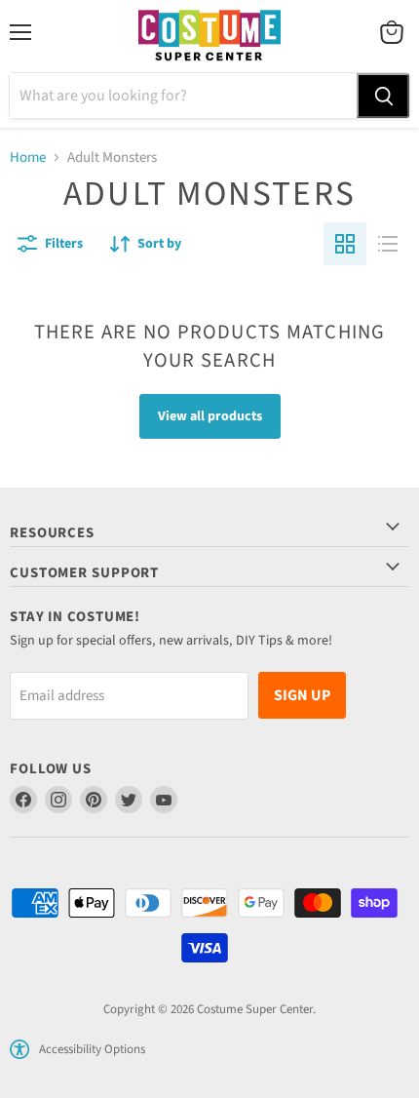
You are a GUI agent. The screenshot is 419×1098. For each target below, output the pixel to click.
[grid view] (345, 243)
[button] (19, 1049)
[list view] (387, 243)
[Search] (383, 95)
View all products (210, 416)
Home (28, 157)
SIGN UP (302, 695)
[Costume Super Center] (209, 36)
